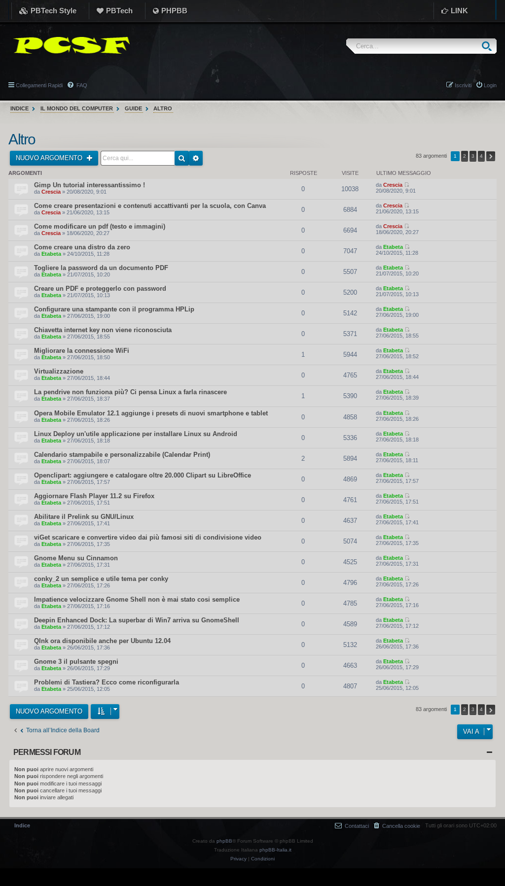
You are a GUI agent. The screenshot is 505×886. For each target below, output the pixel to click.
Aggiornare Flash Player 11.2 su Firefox (94, 496)
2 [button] (464, 156)
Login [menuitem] (490, 85)
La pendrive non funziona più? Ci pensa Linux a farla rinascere (130, 392)
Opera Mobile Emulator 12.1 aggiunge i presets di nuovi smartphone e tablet (151, 413)
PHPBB (174, 10)
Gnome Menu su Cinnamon (76, 558)
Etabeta (51, 254)
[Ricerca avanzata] (196, 158)
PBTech (119, 10)
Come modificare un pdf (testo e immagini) (99, 226)
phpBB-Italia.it (275, 849)
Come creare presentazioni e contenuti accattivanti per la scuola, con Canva (150, 205)
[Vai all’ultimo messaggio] (406, 185)
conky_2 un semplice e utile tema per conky (101, 578)
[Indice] (69, 45)
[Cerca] (489, 46)
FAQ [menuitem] (81, 85)
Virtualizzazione (58, 371)
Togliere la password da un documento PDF (101, 268)
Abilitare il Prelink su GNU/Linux (84, 516)
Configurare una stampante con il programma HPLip (114, 309)
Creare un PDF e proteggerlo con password (100, 288)
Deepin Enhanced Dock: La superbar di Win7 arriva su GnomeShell (136, 620)
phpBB (224, 841)
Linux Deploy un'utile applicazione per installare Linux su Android (135, 434)
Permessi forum (46, 752)
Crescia (51, 192)
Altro (22, 139)
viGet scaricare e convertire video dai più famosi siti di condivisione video (147, 537)
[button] (490, 156)
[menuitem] (397, 825)
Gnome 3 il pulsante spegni (76, 661)
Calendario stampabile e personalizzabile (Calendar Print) (122, 454)
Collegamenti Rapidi (39, 85)
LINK (459, 10)
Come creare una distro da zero (82, 247)
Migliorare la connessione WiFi (81, 350)
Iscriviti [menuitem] (463, 85)
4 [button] (481, 156)
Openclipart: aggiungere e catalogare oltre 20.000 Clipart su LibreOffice (142, 475)
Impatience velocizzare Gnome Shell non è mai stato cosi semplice (137, 599)
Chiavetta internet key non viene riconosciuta (103, 330)
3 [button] (472, 156)
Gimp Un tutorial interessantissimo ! (89, 185)
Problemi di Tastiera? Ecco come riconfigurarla (106, 682)
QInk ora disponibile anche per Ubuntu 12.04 (102, 641)
